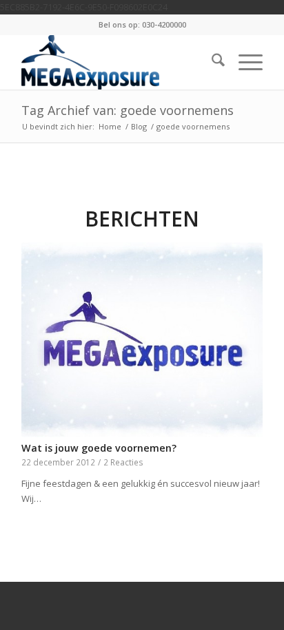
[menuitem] (211, 62)
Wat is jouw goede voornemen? (98, 447)
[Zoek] (211, 62)
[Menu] (244, 62)
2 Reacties (123, 462)
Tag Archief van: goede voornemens (127, 110)
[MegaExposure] (117, 62)
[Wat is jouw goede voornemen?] (142, 339)
